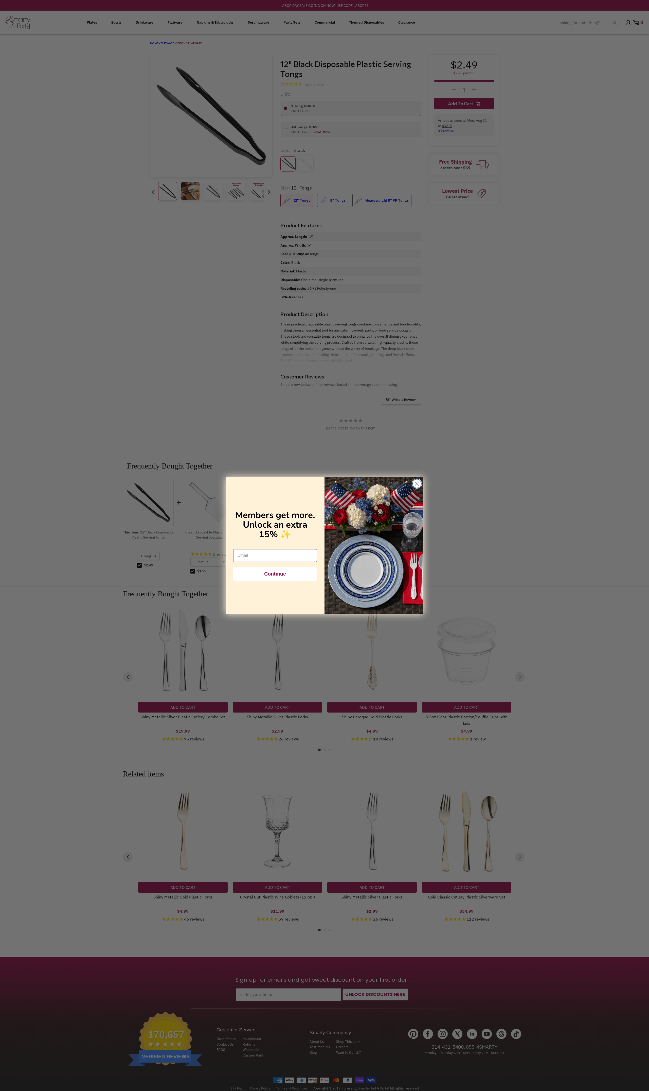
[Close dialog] (416, 483)
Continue (275, 574)
